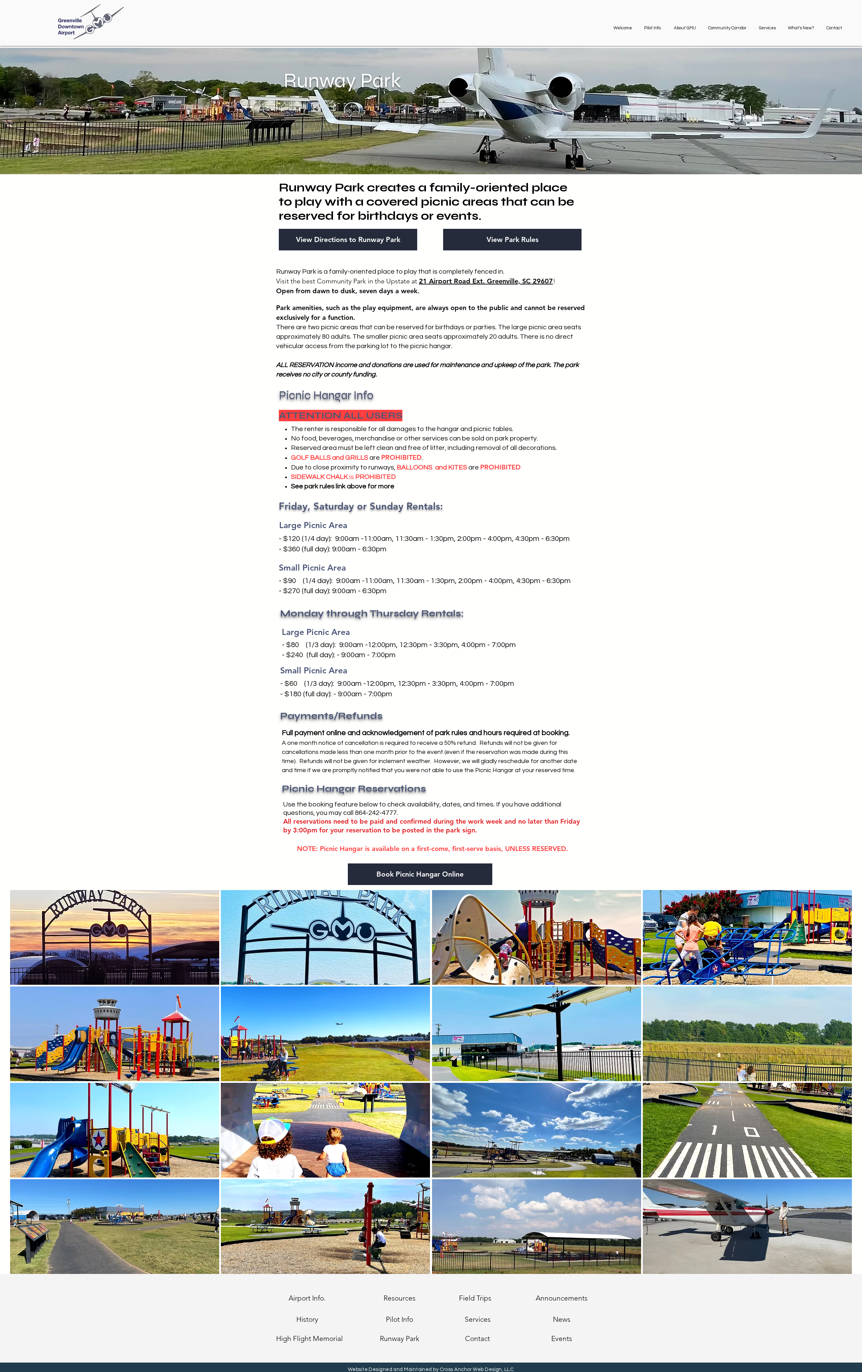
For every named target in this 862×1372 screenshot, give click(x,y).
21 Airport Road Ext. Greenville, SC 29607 (486, 281)
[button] (685, 24)
